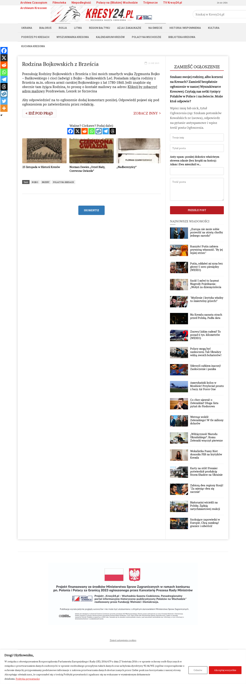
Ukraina (26, 27)
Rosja (63, 27)
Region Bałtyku (99, 27)
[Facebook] (70, 131)
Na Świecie (155, 27)
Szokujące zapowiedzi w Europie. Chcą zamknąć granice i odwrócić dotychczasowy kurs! (205, 524)
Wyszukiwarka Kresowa (73, 37)
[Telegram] (105, 131)
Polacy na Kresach (63, 182)
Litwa (78, 27)
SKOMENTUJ (91, 210)
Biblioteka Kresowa (181, 37)
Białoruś (45, 27)
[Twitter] (4, 101)
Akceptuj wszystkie (225, 670)
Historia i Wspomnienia (185, 27)
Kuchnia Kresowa (33, 46)
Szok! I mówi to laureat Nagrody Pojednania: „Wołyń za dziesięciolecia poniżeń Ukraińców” (205, 285)
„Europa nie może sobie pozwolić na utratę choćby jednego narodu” (206, 232)
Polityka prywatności (28, 678)
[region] (123, 667)
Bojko (35, 182)
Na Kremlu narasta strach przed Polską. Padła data (206, 316)
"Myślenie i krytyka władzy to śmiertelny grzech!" (206, 299)
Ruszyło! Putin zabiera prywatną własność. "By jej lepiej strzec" (206, 249)
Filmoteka (59, 2)
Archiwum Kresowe (33, 8)
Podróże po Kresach (35, 37)
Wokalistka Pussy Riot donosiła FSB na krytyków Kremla (206, 454)
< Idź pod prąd (39, 113)
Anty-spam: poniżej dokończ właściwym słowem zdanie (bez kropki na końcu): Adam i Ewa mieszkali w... (194, 160)
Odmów (198, 670)
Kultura (213, 27)
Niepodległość (81, 2)
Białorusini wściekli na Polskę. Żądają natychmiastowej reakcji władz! (205, 507)
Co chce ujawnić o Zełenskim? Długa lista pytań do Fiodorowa (204, 403)
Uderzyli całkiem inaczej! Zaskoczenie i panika (205, 367)
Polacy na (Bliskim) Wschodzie (117, 2)
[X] (77, 131)
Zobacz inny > (147, 113)
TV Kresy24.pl (172, 2)
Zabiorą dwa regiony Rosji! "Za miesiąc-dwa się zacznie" (206, 488)
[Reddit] (84, 131)
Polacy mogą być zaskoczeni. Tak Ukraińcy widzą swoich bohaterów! (205, 352)
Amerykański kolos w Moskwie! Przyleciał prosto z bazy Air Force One (207, 386)
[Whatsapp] (91, 131)
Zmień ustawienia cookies (123, 640)
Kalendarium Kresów (110, 37)
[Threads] (112, 131)
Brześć (45, 182)
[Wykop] (98, 131)
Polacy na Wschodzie (146, 37)
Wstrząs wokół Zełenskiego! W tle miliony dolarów (206, 420)
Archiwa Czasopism (33, 2)
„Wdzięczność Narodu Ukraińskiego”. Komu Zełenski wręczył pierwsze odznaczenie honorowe (206, 438)
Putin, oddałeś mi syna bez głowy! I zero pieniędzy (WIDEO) (206, 267)
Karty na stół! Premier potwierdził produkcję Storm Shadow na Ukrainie (206, 471)
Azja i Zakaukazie (129, 27)
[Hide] (1, 115)
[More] (4, 108)
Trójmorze (150, 2)
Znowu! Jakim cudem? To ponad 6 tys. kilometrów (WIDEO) (205, 335)
